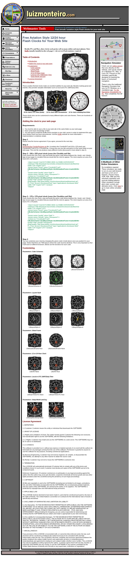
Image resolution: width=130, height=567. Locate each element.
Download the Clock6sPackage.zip (35, 146)
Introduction (33, 61)
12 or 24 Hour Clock (38, 73)
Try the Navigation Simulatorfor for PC (111, 92)
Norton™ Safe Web (10, 104)
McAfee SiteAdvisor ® (11, 106)
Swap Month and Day (38, 76)
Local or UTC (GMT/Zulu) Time (41, 75)
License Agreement (35, 79)
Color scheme (35, 68)
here (119, 186)
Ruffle (27, 51)
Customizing (33, 66)
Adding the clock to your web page (40, 64)
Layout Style (35, 69)
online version (117, 66)
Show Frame (35, 71)
